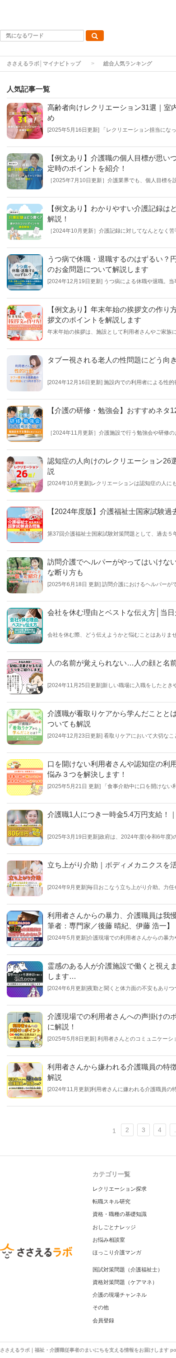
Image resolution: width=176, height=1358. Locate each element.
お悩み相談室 (109, 1240)
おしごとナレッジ (114, 1227)
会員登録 (103, 1320)
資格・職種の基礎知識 (120, 1214)
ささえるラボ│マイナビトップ (44, 63)
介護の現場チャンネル (120, 1295)
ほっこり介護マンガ (117, 1252)
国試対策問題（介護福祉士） (128, 1269)
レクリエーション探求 (120, 1189)
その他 (101, 1307)
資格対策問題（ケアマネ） (125, 1282)
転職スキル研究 (111, 1201)
